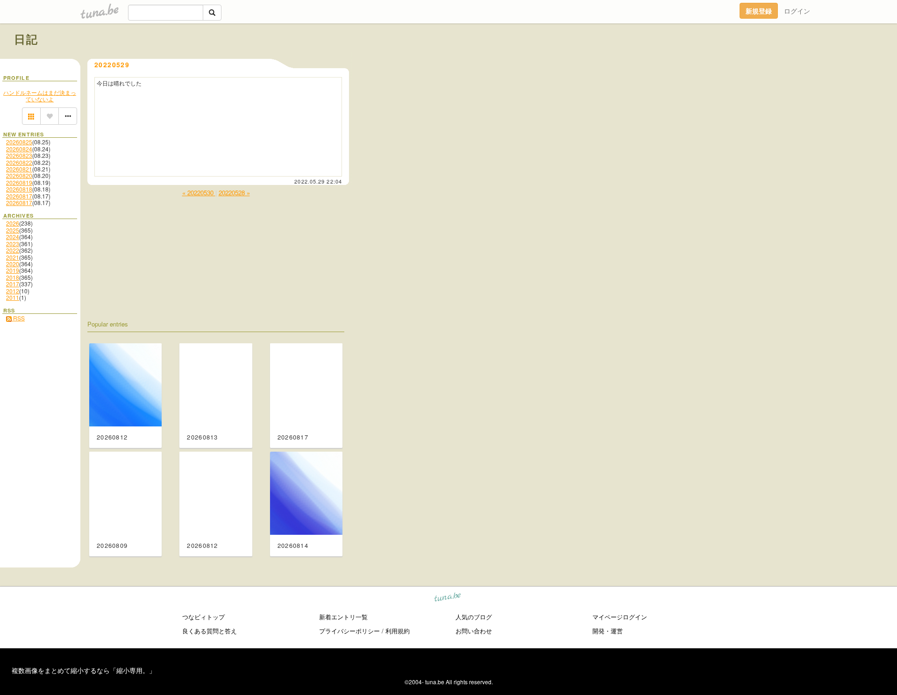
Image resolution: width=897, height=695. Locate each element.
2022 (12, 250)
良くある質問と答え (209, 630)
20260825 (19, 142)
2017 (12, 284)
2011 (12, 297)
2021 (12, 257)
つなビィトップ (203, 616)
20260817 (19, 196)
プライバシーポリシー (349, 630)
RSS (18, 318)
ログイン (797, 10)
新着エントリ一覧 (343, 616)
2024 (12, 237)
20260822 (19, 162)
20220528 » (234, 192)
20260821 (19, 169)
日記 (26, 39)
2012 (12, 291)
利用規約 (397, 630)
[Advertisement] (776, 59)
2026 (12, 223)
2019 (12, 270)
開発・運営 (607, 630)
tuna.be (448, 598)
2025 (12, 230)
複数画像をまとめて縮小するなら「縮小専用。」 (84, 670)
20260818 (19, 189)
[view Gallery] (31, 116)
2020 (12, 264)
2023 (12, 244)
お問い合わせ (474, 630)
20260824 (19, 149)
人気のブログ (474, 616)
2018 (12, 277)
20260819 (19, 182)
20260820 (19, 175)
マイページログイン (619, 616)
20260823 (19, 155)
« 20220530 (198, 192)
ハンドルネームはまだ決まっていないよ (39, 95)
